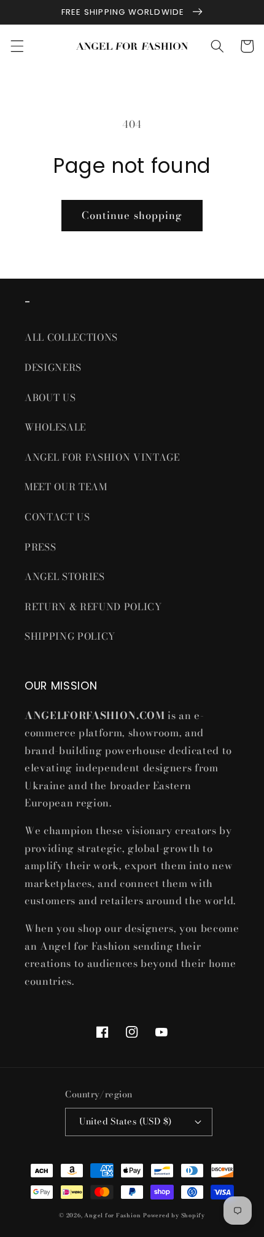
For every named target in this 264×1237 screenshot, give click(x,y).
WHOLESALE (55, 427)
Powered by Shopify (174, 1215)
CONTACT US (57, 517)
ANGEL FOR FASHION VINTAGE (103, 457)
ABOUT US (50, 398)
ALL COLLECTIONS (71, 337)
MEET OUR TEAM (66, 487)
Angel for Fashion (112, 1215)
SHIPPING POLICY (71, 636)
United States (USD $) (125, 1121)
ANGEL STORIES (65, 577)
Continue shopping (132, 215)
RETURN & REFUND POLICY (93, 607)
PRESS (40, 547)
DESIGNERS (53, 367)
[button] (16, 46)
